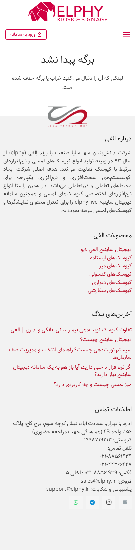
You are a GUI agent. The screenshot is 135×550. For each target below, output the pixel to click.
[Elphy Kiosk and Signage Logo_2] (67, 11)
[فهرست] (126, 34)
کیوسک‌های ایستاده (111, 258)
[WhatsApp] (76, 502)
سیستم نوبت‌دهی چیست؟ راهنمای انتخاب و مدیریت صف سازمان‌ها (70, 353)
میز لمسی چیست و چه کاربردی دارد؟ (93, 384)
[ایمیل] (125, 502)
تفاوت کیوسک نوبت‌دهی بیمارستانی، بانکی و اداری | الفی (71, 330)
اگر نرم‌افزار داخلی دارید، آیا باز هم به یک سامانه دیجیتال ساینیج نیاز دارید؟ (72, 371)
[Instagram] (108, 502)
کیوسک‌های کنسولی (110, 274)
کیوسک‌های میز (115, 266)
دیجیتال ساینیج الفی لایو (106, 249)
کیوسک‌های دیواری (112, 282)
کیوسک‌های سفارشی (110, 291)
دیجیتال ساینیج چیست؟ (106, 340)
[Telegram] (92, 502)
